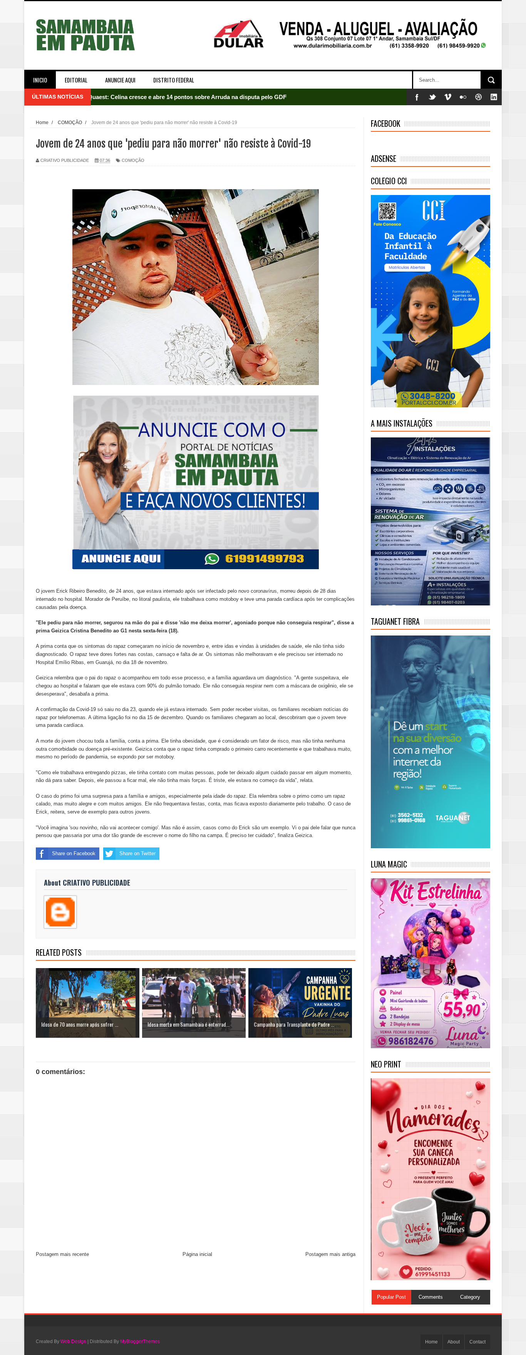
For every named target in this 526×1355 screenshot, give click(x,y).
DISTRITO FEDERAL (173, 80)
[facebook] (417, 97)
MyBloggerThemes (140, 1341)
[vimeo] (448, 97)
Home (431, 1342)
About (453, 1342)
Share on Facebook (73, 853)
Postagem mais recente (62, 1254)
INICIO (40, 80)
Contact (477, 1342)
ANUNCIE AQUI (120, 80)
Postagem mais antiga (330, 1254)
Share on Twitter (137, 853)
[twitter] (432, 97)
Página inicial (197, 1254)
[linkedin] (494, 97)
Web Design (73, 1341)
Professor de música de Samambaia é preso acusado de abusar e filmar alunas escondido (208, 101)
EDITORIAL (76, 80)
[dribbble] (478, 97)
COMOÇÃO (133, 160)
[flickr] (463, 97)
